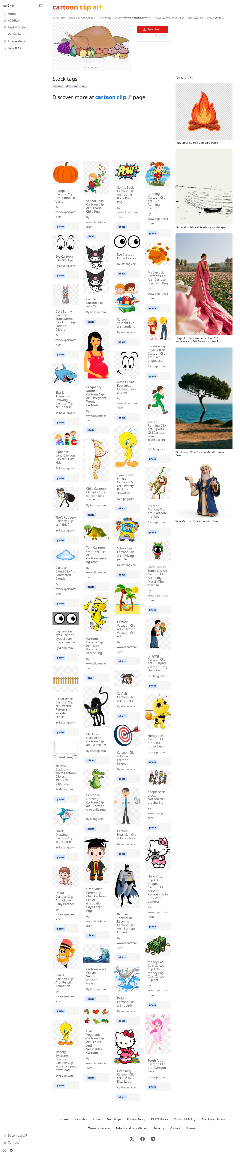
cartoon (58, 86)
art (75, 86)
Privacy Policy (136, 1119)
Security (159, 1128)
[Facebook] (142, 1139)
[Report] (165, 35)
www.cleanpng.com (135, 17)
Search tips (114, 1119)
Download (153, 29)
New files (80, 1119)
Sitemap (191, 1128)
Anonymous (88, 17)
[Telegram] (11, 1150)
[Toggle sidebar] (40, 5)
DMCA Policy (159, 1119)
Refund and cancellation (132, 1128)
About (97, 1119)
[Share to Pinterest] (125, 58)
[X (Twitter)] (5, 1150)
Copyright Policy (184, 1119)
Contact (219, 17)
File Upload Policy (213, 1119)
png (83, 86)
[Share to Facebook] (119, 58)
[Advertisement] (111, 131)
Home (64, 1119)
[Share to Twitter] (112, 58)
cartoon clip (110, 97)
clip (68, 86)
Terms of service (99, 1128)
